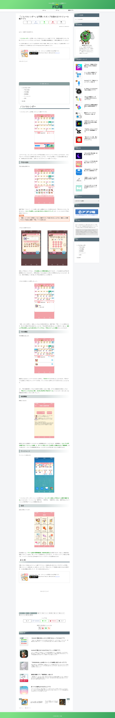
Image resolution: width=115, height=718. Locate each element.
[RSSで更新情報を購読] (49, 628)
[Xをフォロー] (39, 628)
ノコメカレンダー (26, 87)
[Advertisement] (44, 71)
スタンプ (56, 613)
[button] (61, 22)
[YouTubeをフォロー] (42, 628)
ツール (28, 613)
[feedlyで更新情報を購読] (46, 628)
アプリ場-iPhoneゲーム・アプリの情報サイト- (87, 215)
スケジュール (22, 615)
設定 (25, 98)
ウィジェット (27, 96)
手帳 (32, 615)
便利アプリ (22, 613)
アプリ (40, 613)
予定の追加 (26, 89)
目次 (43, 83)
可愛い (52, 613)
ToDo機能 (26, 92)
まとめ (23, 101)
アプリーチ (57, 52)
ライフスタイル (34, 613)
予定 (28, 615)
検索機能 (26, 94)
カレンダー (62, 613)
